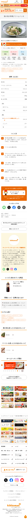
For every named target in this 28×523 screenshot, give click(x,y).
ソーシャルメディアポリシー (14, 497)
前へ (2, 365)
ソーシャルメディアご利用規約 (14, 494)
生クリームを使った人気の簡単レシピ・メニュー (14, 306)
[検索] (25, 10)
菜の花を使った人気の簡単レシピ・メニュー (14, 302)
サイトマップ (21, 500)
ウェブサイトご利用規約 (8, 491)
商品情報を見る (17, 286)
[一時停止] (22, 371)
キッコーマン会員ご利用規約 (10, 500)
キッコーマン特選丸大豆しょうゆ (11, 119)
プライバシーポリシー (20, 491)
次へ (26, 365)
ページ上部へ (25, 516)
